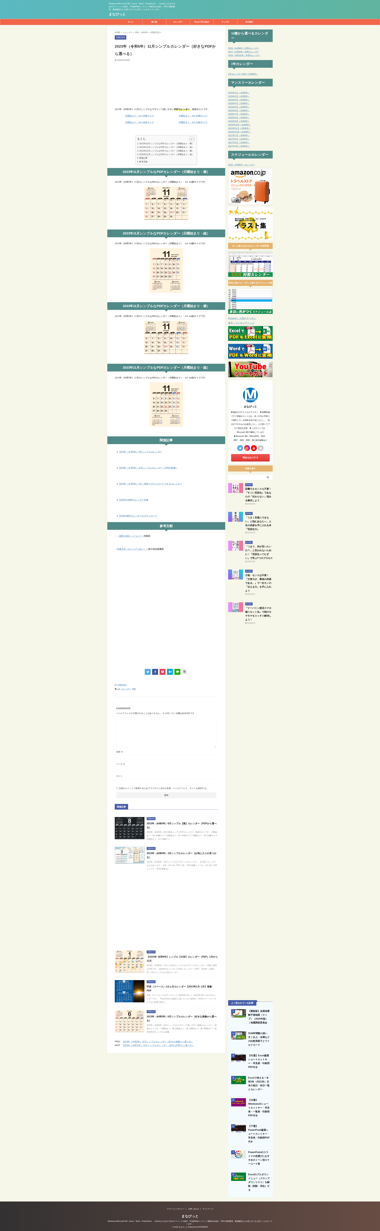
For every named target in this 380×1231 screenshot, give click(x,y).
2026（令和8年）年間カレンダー (243, 48)
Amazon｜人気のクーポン (242, 318)
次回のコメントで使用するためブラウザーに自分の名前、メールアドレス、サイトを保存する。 (163, 788)
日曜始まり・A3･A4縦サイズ (139, 122)
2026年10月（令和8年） (239, 125)
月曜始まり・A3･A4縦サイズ (193, 122)
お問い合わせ (193, 1209)
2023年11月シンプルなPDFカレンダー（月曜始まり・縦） (166, 154)
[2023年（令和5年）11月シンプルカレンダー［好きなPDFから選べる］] (170, 672)
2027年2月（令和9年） (239, 139)
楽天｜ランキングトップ (241, 323)
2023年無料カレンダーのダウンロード (138, 516)
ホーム (130, 22)
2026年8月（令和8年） (239, 117)
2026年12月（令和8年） (239, 132)
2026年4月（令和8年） (239, 103)
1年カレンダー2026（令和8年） (243, 74)
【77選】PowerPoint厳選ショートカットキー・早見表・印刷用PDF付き (259, 1134)
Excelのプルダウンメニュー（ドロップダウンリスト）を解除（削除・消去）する (259, 1182)
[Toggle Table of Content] (190, 139)
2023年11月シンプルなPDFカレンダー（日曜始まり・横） (166, 143)
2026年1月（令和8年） (239, 92)
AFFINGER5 (203, 1227)
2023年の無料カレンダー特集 (133, 500)
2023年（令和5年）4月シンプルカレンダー (140, 451)
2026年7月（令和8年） (239, 114)
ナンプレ (225, 22)
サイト (119, 776)
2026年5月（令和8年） (239, 107)
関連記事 (143, 158)
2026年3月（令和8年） (239, 100)
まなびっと (117, 14)
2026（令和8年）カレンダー (241, 165)
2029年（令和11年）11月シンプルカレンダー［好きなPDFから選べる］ (158, 1045)
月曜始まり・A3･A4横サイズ (193, 115)
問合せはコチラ (250, 457)
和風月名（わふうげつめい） (131, 549)
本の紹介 (249, 22)
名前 (119, 752)
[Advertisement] (166, 84)
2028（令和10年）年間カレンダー (244, 55)
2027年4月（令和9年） (239, 146)
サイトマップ (208, 1209)
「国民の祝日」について (129, 536)
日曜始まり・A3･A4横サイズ (139, 115)
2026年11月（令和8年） (239, 128)
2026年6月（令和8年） (239, 110)
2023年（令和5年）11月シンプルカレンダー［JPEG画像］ (148, 467)
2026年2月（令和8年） (239, 96)
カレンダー (178, 22)
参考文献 (143, 161)
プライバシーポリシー (176, 1209)
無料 (134, 689)
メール (120, 764)
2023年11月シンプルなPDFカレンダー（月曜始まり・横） (166, 151)
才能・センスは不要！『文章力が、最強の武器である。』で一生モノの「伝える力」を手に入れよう (258, 583)
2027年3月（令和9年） (239, 142)
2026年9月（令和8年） (239, 121)
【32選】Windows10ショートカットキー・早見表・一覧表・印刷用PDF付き (259, 1108)
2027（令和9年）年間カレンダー (243, 52)
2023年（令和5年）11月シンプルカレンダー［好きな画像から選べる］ (158, 1041)
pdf (118, 689)
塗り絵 (154, 22)
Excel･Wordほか (201, 22)
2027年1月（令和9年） (239, 135)
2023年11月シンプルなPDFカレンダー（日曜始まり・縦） (166, 147)
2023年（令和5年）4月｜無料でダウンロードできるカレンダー (150, 483)
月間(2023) (122, 685)
